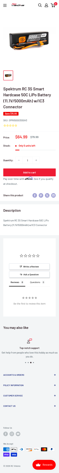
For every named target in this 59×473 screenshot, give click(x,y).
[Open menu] (5, 5)
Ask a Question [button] (31, 274)
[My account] (46, 5)
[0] (53, 5)
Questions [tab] (35, 282)
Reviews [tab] (15, 282)
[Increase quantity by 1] (36, 160)
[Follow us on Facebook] (5, 434)
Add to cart (29, 172)
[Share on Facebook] (34, 195)
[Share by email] (53, 195)
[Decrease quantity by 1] (18, 160)
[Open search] (40, 5)
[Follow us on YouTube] (18, 434)
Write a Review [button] (31, 266)
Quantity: (8, 160)
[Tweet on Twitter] (47, 195)
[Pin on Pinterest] (41, 195)
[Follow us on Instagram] (12, 434)
